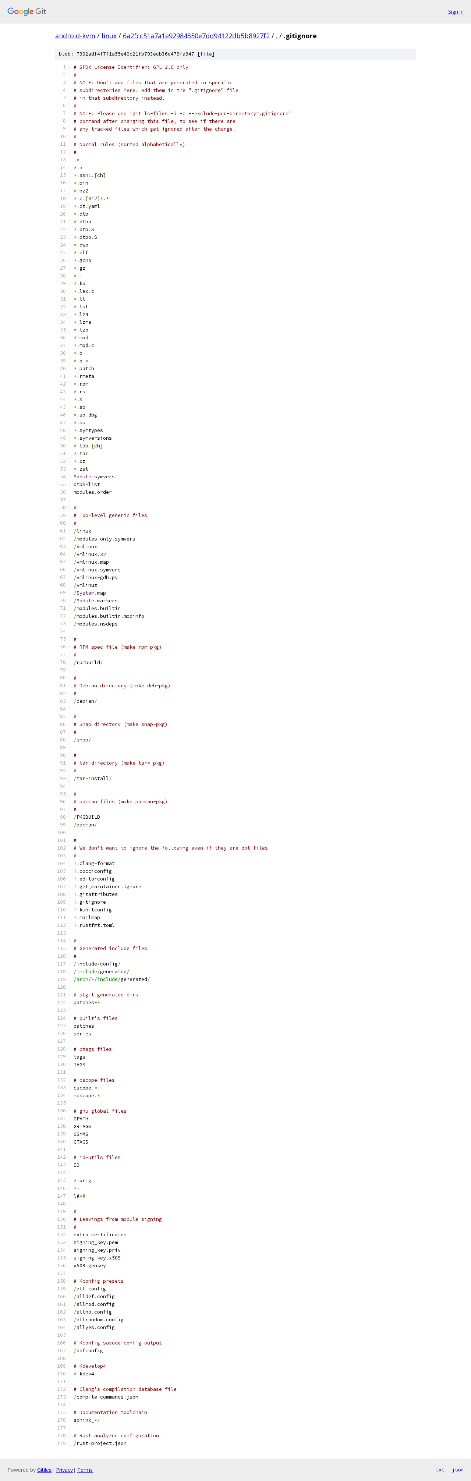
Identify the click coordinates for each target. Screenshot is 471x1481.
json (458, 1469)
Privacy (64, 1469)
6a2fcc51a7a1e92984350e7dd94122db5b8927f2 (196, 35)
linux (109, 35)
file (206, 54)
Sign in (456, 11)
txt (440, 1469)
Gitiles (44, 1469)
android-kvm (75, 35)
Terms (85, 1469)
